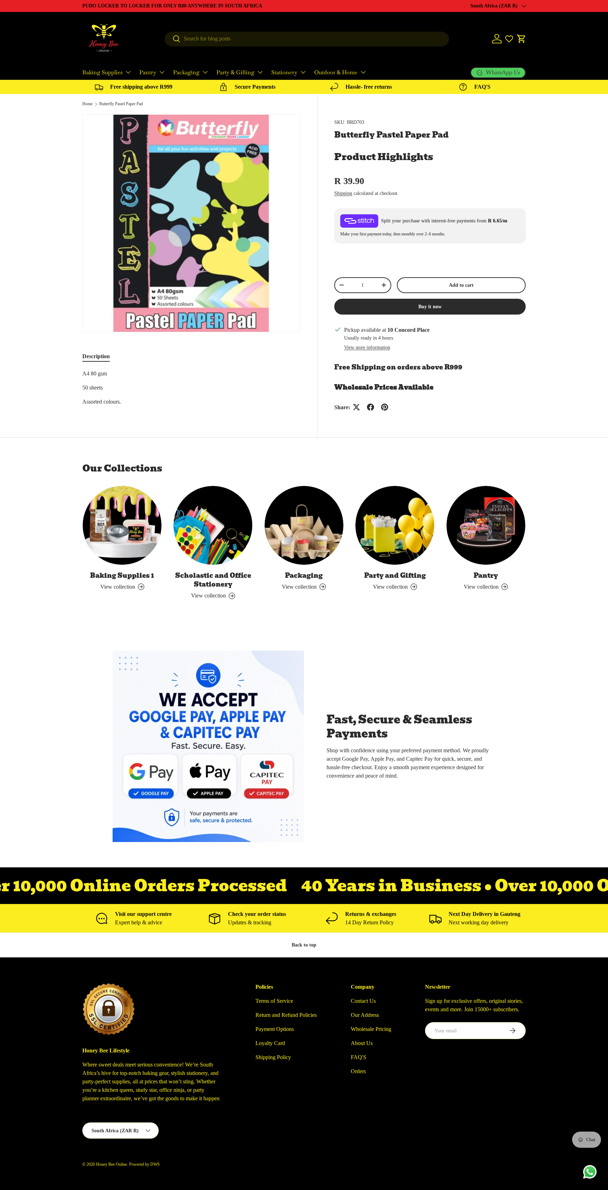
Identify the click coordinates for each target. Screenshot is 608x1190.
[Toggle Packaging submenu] (205, 72)
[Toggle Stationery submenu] (303, 72)
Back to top (304, 945)
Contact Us (363, 1001)
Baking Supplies (102, 72)
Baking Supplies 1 (122, 575)
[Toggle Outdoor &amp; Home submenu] (363, 72)
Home (87, 103)
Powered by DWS (144, 1164)
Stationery (284, 72)
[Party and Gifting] (394, 525)
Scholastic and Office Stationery (213, 579)
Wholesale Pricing (371, 1029)
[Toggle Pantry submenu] (162, 72)
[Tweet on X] (356, 407)
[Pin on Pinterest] (385, 407)
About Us (362, 1043)
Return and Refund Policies (286, 1015)
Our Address (365, 1015)
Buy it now (430, 306)
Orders (358, 1071)
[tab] (96, 356)
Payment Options (274, 1029)
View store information (367, 347)
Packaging (186, 72)
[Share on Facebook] (370, 407)
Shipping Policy (273, 1057)
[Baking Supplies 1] (122, 525)
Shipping (343, 193)
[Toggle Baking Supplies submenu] (128, 72)
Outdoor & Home (335, 72)
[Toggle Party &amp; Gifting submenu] (260, 72)
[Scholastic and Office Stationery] (212, 525)
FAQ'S (358, 1057)
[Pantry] (485, 525)
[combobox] (307, 38)
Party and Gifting (395, 575)
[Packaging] (304, 525)
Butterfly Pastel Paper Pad (121, 103)
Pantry (147, 72)
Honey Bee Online (111, 1164)
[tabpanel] (191, 387)
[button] (521, 38)
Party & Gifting (235, 72)
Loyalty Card (270, 1043)
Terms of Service (274, 1001)
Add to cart (461, 285)
